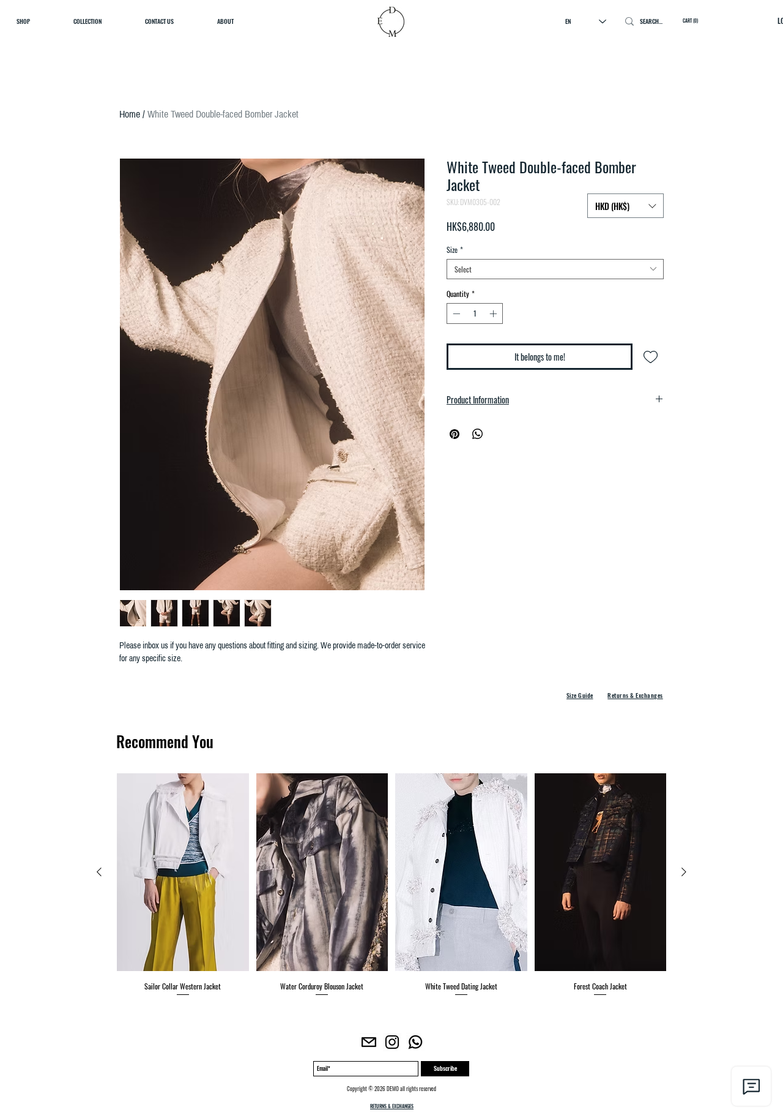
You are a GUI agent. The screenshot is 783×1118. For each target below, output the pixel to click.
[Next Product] (684, 872)
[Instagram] (392, 1042)
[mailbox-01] (369, 1042)
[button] (625, 205)
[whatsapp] (415, 1042)
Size (455, 249)
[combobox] (555, 269)
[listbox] (625, 205)
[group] (391, 885)
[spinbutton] (475, 313)
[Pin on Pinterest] (454, 434)
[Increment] (494, 313)
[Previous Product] (99, 872)
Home (129, 114)
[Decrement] (455, 313)
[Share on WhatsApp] (477, 434)
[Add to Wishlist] (650, 356)
